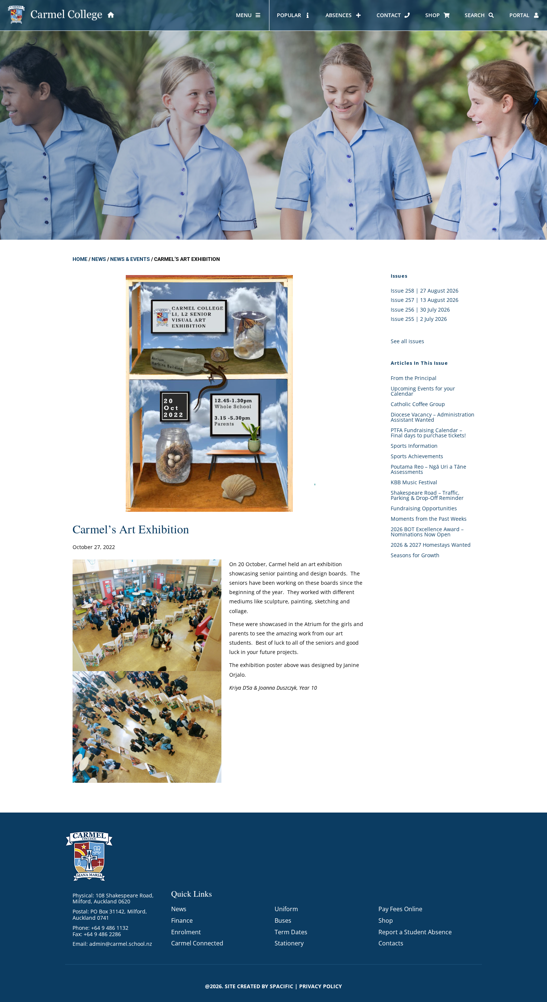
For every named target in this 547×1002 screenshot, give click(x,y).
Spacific (281, 986)
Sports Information (414, 445)
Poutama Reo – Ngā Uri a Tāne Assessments (428, 469)
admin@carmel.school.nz (120, 943)
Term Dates (291, 932)
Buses (283, 920)
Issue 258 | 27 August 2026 (424, 290)
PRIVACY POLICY (320, 986)
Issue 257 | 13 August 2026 (424, 299)
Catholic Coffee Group (418, 404)
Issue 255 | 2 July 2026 (419, 318)
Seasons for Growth (415, 555)
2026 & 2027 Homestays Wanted (431, 544)
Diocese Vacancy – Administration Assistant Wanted (432, 417)
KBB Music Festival (414, 482)
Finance (182, 920)
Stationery (289, 943)
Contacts (390, 943)
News (99, 259)
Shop (385, 920)
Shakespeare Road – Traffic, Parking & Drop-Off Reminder (427, 495)
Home (80, 259)
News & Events (130, 259)
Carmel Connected (197, 943)
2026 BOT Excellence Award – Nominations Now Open (427, 532)
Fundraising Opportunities (424, 508)
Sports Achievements (417, 456)
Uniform (286, 909)
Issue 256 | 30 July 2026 (420, 309)
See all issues (407, 341)
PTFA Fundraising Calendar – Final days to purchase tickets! (428, 433)
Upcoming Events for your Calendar (423, 391)
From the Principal (413, 378)
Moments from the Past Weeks (429, 518)
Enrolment (186, 932)
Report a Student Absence (415, 932)
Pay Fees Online (400, 909)
